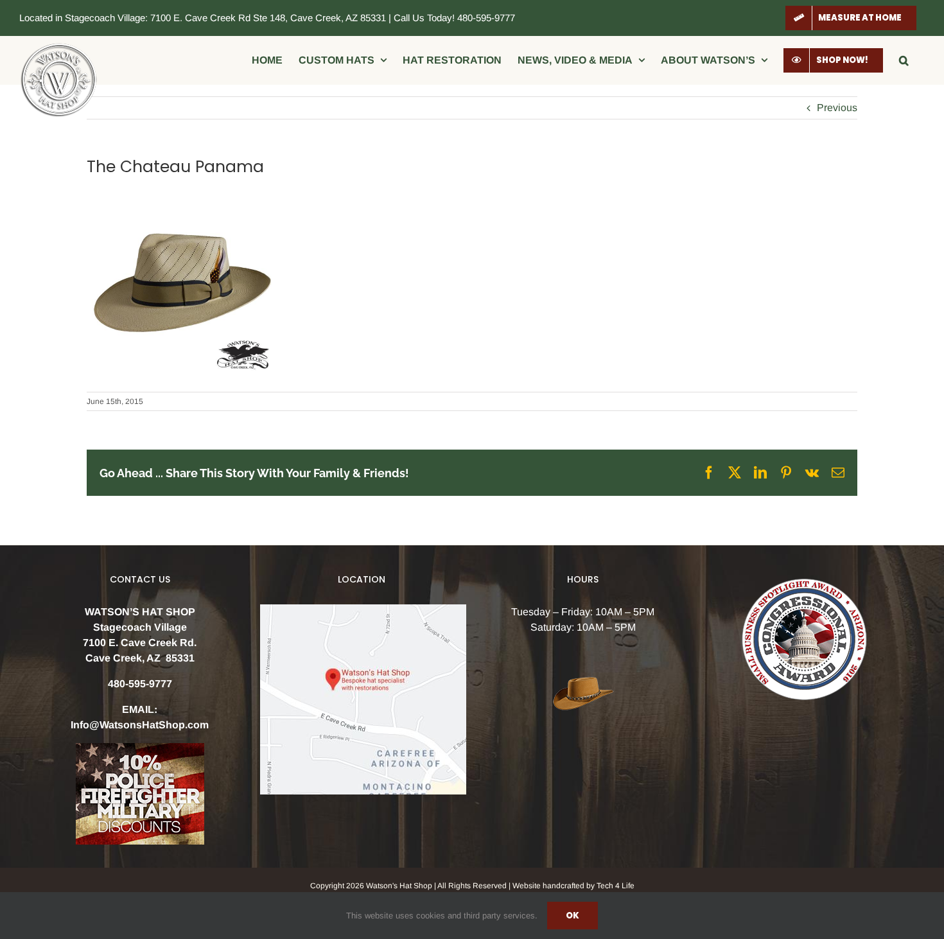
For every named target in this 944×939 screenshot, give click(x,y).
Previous (837, 107)
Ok (572, 915)
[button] (904, 60)
